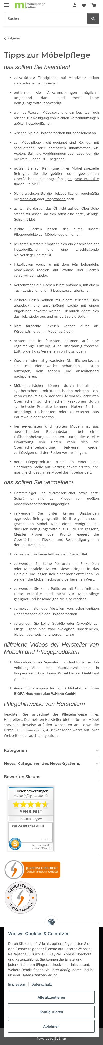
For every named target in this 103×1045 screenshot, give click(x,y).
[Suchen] (93, 18)
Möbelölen (28, 199)
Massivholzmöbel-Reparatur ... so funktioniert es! (53, 662)
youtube (52, 735)
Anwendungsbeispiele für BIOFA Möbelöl (47, 688)
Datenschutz (42, 984)
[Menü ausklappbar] (6, 3)
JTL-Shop (60, 1038)
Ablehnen (51, 1026)
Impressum (17, 984)
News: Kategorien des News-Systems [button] (42, 763)
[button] (74, 5)
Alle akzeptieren (51, 997)
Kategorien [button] (15, 750)
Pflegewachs (56, 199)
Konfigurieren (51, 1012)
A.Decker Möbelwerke (64, 730)
